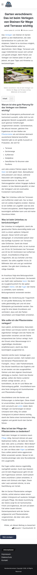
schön (20, 406)
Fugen (24, 287)
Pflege (4, 438)
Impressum (6, 554)
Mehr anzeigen (8, 537)
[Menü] (2, 5)
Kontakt (4, 560)
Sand (24, 281)
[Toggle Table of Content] (10, 98)
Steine (12, 287)
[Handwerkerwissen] (8, 4)
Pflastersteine (7, 134)
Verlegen (8, 35)
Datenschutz (6, 557)
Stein (4, 172)
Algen (22, 450)
